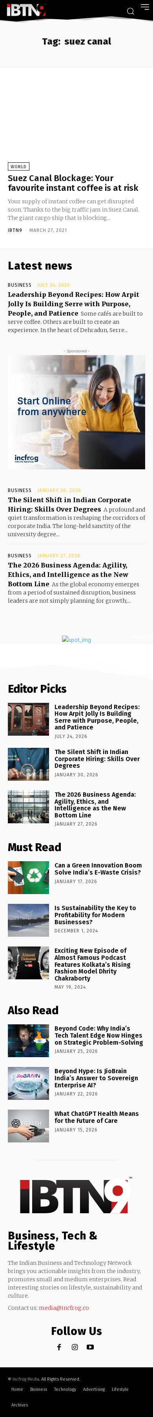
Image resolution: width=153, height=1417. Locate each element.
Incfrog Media (26, 1379)
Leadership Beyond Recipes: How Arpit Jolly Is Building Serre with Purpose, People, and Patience (73, 304)
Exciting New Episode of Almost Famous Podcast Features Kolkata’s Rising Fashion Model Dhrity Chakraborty (93, 964)
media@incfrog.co (64, 1307)
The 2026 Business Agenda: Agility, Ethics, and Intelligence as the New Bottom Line (68, 574)
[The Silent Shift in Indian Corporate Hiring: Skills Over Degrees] (28, 764)
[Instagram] (75, 1347)
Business (20, 285)
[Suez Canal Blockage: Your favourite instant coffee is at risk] (76, 124)
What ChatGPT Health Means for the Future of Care (97, 1117)
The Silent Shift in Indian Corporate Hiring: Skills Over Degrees (97, 758)
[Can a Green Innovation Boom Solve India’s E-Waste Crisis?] (28, 877)
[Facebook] (59, 1347)
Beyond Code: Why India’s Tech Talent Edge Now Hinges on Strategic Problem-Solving (99, 1035)
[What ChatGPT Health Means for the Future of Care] (28, 1126)
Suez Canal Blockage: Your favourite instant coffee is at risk (73, 183)
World (19, 166)
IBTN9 (15, 230)
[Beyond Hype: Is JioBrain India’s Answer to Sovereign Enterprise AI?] (28, 1083)
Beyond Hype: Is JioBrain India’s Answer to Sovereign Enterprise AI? (96, 1077)
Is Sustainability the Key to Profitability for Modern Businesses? (95, 914)
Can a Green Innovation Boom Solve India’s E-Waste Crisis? (98, 869)
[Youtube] (90, 1347)
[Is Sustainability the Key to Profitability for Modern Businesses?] (28, 920)
